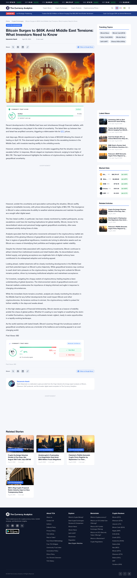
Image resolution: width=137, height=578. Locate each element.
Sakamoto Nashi (23, 381)
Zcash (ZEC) (116, 537)
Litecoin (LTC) (116, 524)
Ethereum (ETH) (117, 520)
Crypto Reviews (76, 8)
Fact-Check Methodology (55, 541)
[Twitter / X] (8, 526)
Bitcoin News (104, 33)
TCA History (50, 561)
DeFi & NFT (104, 41)
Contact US (50, 520)
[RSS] (22, 526)
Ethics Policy (51, 554)
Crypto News (47, 8)
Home (8, 21)
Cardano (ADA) (117, 564)
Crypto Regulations (96, 542)
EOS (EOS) (115, 534)
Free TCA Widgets (52, 544)
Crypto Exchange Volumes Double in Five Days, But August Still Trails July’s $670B (19, 457)
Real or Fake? (51, 537)
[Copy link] (27, 47)
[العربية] (124, 8)
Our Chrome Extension (54, 557)
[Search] (112, 8)
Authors (49, 524)
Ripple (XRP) (116, 531)
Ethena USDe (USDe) (118, 41)
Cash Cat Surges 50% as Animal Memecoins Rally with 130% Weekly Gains (118, 138)
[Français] (120, 8)
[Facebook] (18, 47)
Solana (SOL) (116, 557)
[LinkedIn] (17, 526)
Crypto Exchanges (61, 8)
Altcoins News (120, 37)
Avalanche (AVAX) (118, 541)
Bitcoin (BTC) (116, 517)
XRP (113, 561)
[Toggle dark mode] (129, 8)
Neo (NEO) (115, 547)
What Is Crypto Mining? (75, 517)
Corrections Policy (52, 551)
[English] (117, 8)
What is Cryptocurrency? (98, 517)
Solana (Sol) (116, 544)
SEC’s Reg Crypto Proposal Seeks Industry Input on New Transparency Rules (19, 490)
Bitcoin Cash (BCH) (119, 33)
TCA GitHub (50, 534)
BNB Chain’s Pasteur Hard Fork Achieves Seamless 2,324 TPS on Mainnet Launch (118, 147)
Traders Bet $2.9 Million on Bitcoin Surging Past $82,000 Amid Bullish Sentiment (63, 13)
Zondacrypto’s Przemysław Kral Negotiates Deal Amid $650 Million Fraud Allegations (49, 457)
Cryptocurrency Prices (91, 8)
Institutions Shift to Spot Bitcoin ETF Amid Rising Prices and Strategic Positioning (116, 122)
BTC (62, 131)
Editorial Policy (51, 527)
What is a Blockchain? (97, 538)
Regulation (71, 540)
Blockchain (72, 536)
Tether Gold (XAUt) (106, 37)
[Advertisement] (45, 183)
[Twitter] (13, 47)
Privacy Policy (51, 531)
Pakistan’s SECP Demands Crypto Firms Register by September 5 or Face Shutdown (117, 156)
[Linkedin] (23, 47)
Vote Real (71, 350)
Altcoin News (72, 530)
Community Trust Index (54, 547)
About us (49, 517)
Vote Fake (71, 355)
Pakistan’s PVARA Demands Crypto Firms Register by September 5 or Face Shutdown (117, 229)
